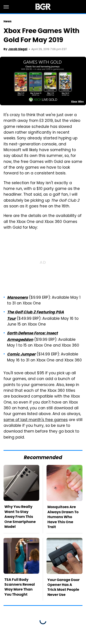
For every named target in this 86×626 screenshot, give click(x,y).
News (7, 21)
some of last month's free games (36, 420)
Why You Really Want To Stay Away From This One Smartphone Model (20, 516)
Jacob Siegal (17, 49)
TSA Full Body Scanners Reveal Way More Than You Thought (19, 587)
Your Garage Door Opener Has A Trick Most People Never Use (63, 587)
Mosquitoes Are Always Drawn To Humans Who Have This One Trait (63, 517)
